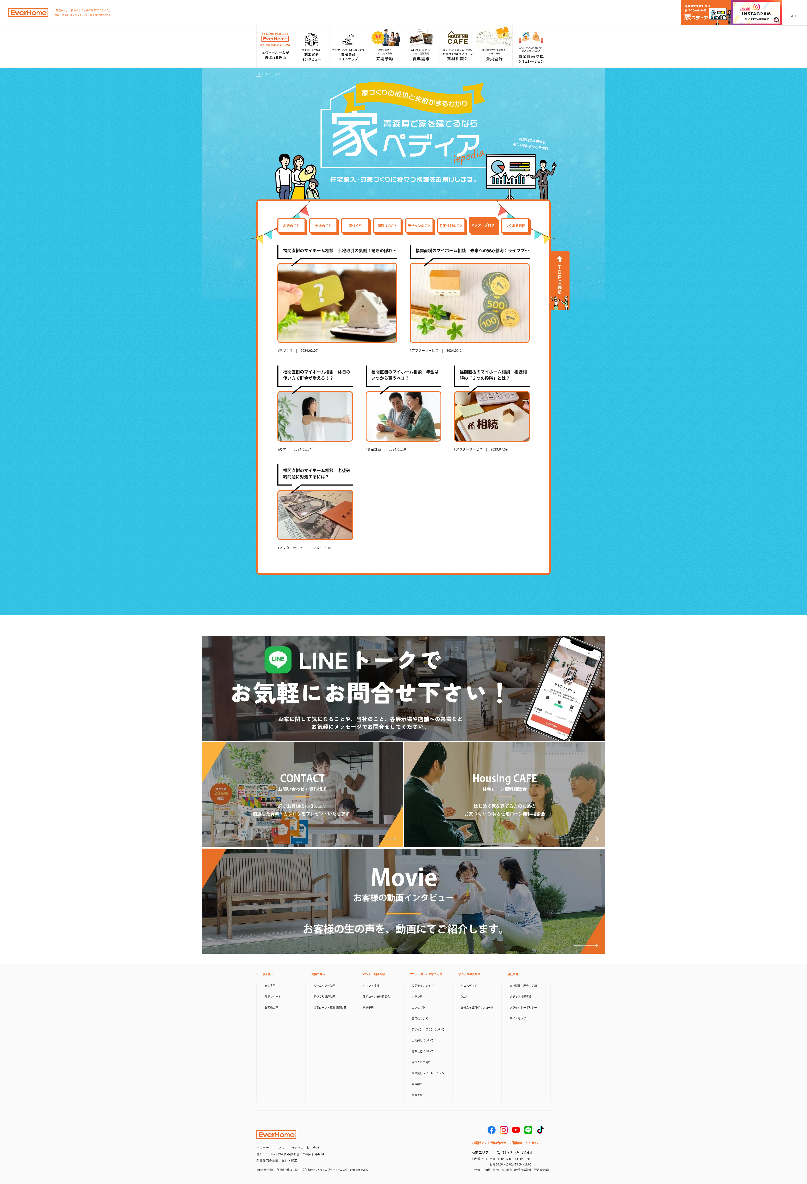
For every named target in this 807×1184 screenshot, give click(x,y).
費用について (420, 1018)
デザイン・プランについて (428, 1029)
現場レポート (273, 996)
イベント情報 (371, 985)
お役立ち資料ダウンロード (477, 1007)
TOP (258, 74)
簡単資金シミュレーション (428, 1073)
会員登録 (417, 1095)
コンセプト (418, 1007)
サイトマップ (518, 1018)
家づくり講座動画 (324, 996)
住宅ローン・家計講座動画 (330, 1007)
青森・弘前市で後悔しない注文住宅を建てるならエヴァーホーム (306, 1170)
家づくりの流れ (421, 1062)
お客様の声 (271, 1007)
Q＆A (464, 996)
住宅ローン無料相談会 (376, 996)
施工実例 (270, 985)
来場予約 (368, 1007)
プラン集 (417, 996)
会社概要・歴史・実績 (523, 985)
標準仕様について (423, 1051)
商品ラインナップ (423, 985)
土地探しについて (423, 1040)
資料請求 (417, 1084)
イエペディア (469, 985)
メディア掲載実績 (520, 996)
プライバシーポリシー (523, 1007)
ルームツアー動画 (324, 985)
